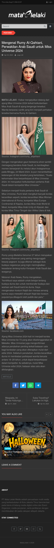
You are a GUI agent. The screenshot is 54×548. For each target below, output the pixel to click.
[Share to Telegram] (38, 385)
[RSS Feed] (40, 529)
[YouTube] (27, 529)
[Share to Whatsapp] (30, 385)
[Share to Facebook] (15, 385)
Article (7, 376)
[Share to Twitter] (23, 385)
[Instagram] (33, 529)
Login (50, 2)
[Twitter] (20, 529)
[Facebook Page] (13, 529)
